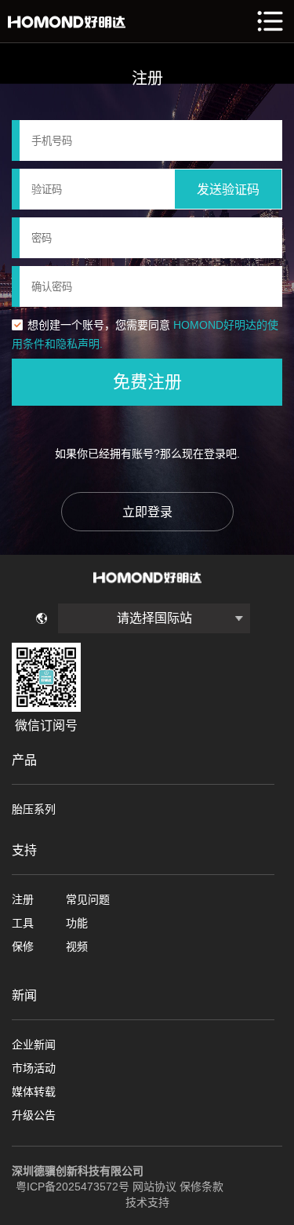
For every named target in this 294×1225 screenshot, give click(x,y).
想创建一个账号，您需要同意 (98, 325)
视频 (77, 946)
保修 (23, 946)
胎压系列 (34, 809)
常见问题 (88, 899)
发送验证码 (228, 189)
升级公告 (34, 1115)
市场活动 (34, 1068)
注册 (23, 899)
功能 (77, 923)
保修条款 (201, 1186)
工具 (23, 923)
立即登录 (147, 512)
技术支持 (147, 1202)
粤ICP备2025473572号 (72, 1186)
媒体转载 (34, 1091)
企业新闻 (34, 1044)
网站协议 (154, 1186)
